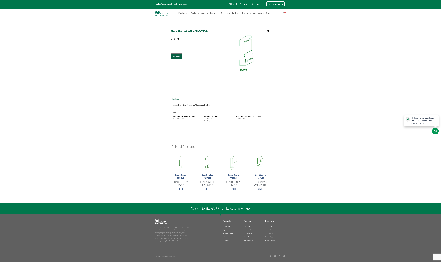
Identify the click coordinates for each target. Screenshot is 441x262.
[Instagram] (279, 256)
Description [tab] (175, 99)
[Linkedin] (284, 256)
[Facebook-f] (266, 256)
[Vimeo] (270, 256)
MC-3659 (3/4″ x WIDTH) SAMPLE (185, 116)
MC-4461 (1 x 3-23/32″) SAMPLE (216, 116)
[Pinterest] (275, 256)
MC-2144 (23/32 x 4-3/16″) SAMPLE (249, 116)
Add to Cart (176, 56)
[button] (268, 31)
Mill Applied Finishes (238, 4)
